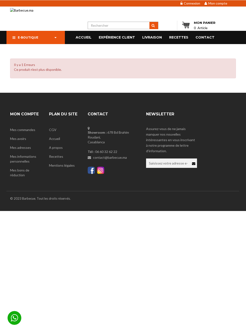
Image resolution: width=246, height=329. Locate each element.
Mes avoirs (18, 139)
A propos (56, 147)
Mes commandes (22, 130)
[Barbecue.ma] (31, 9)
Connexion (192, 3)
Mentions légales (62, 165)
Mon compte (217, 3)
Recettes (56, 156)
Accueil (54, 139)
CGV (52, 130)
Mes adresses (20, 147)
